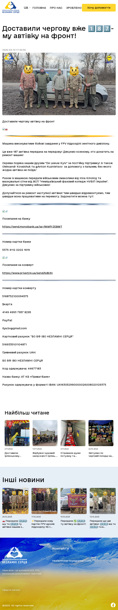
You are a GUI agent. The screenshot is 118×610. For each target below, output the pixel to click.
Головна (39, 7)
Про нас (56, 7)
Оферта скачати (11, 590)
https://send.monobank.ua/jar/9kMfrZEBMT (32, 226)
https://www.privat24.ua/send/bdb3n (27, 273)
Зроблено (74, 7)
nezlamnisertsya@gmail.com (71, 560)
